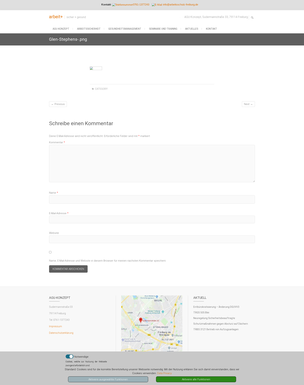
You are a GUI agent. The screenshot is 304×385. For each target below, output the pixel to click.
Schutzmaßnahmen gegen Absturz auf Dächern (220, 323)
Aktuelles (191, 28)
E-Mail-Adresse (58, 213)
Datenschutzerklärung (61, 332)
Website (54, 233)
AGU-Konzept (61, 28)
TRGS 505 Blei (201, 312)
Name (53, 192)
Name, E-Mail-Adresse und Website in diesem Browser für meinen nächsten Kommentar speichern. (107, 260)
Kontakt (211, 28)
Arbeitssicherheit (89, 28)
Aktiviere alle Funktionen (196, 379)
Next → (248, 104)
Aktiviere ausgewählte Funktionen (108, 379)
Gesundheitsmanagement (124, 28)
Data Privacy (164, 373)
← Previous (58, 104)
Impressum (55, 326)
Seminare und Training (163, 28)
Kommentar (57, 142)
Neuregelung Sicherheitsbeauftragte (214, 318)
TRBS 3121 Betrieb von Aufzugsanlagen (216, 329)
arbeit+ (56, 16)
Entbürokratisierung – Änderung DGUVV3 (216, 306)
